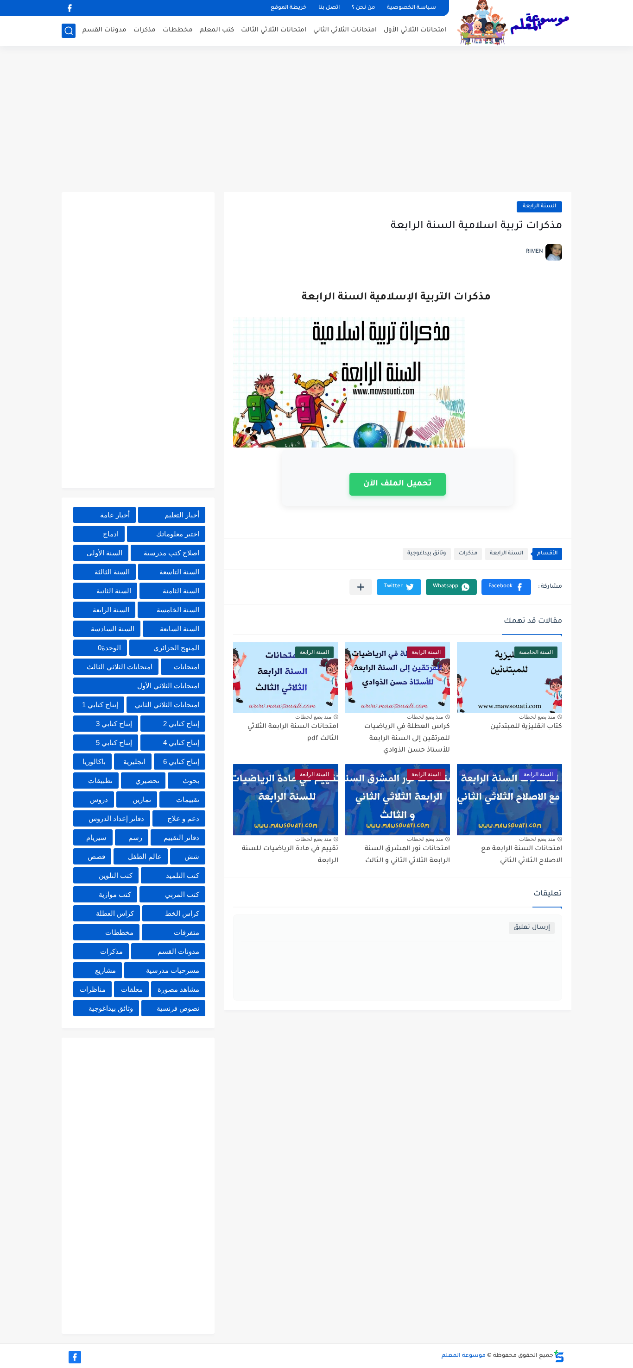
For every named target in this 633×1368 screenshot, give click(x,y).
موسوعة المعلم (464, 1356)
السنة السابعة (179, 629)
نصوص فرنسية (178, 1008)
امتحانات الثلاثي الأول (415, 30)
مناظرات (93, 989)
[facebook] (69, 8)
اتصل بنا (329, 8)
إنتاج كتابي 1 (100, 705)
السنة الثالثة (112, 572)
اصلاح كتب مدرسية (171, 553)
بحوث (191, 780)
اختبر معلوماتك (177, 534)
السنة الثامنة (181, 591)
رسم (135, 837)
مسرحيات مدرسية (172, 970)
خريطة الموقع (288, 8)
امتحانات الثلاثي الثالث (273, 30)
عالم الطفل (145, 856)
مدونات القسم (104, 30)
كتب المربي (182, 894)
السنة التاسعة (179, 572)
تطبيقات (100, 780)
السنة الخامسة (178, 610)
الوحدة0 (109, 648)
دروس (99, 799)
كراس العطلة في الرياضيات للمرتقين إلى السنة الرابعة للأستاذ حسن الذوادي (407, 738)
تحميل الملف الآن (397, 484)
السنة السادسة (112, 629)
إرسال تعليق (531, 927)
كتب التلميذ (182, 875)
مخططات (178, 30)
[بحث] (69, 31)
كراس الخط (182, 913)
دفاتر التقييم (181, 837)
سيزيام (96, 837)
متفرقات (186, 932)
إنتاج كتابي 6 (181, 761)
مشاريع (105, 970)
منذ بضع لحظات (537, 717)
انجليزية (134, 761)
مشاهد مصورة (178, 989)
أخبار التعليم (182, 515)
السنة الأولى (104, 553)
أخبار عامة (115, 515)
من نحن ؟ (363, 8)
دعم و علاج (183, 818)
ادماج (111, 534)
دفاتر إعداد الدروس (116, 818)
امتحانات (186, 667)
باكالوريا (94, 761)
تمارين (142, 799)
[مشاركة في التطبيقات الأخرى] (360, 587)
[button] (506, 587)
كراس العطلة (115, 913)
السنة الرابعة (539, 207)
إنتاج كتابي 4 (181, 742)
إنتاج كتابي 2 (181, 724)
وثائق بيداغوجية (426, 554)
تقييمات (187, 799)
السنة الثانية (113, 591)
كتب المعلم (217, 30)
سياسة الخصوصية (411, 8)
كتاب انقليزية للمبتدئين (526, 727)
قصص (96, 856)
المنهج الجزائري (176, 648)
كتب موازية (115, 894)
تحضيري (147, 780)
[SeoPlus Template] (558, 1356)
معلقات (132, 989)
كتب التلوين (116, 875)
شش (191, 856)
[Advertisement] (316, 120)
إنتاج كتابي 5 (114, 742)
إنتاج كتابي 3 (114, 724)
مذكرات (144, 30)
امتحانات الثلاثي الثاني (345, 30)
